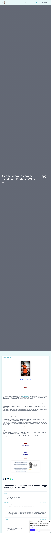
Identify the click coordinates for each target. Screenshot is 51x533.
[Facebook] (33, 2)
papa (7, 357)
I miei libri (28, 2)
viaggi (10, 357)
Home (22, 2)
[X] (38, 2)
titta (8, 357)
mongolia (5, 357)
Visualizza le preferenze (44, 529)
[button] (49, 521)
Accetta (32, 529)
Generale (3, 182)
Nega (37, 529)
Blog (25, 2)
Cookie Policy (39, 531)
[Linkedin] (36, 2)
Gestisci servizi (32, 527)
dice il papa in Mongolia (26, 396)
